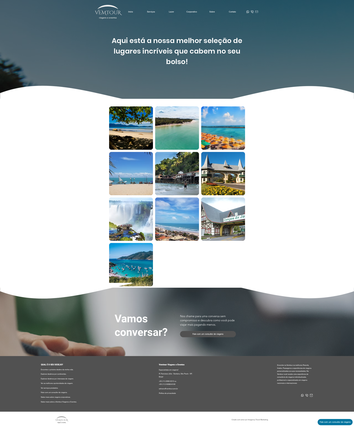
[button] (171, 12)
